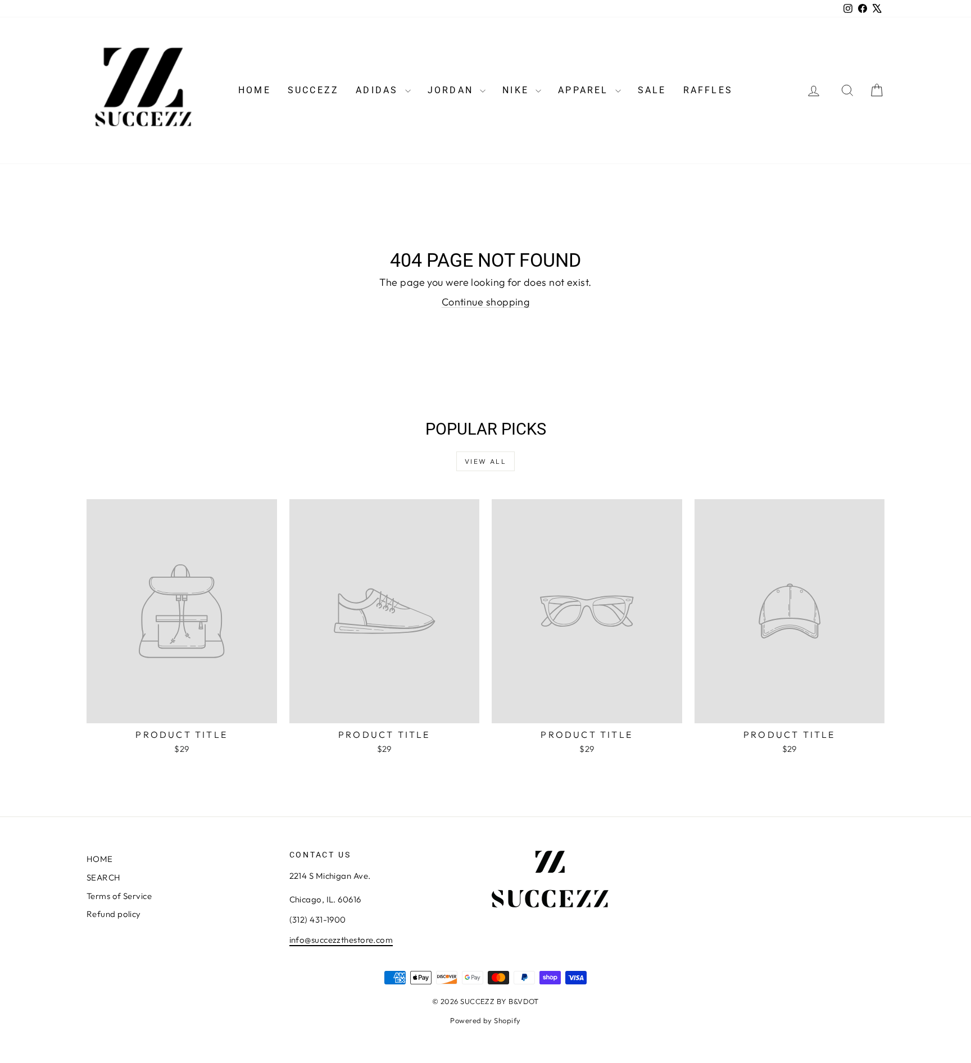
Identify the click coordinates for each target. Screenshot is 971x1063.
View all (485, 461)
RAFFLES (708, 90)
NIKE (517, 90)
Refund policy (114, 914)
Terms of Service (119, 896)
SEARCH (104, 877)
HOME (254, 90)
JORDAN (452, 90)
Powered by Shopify (485, 1020)
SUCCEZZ (313, 90)
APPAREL (585, 90)
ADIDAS (379, 90)
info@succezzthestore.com (341, 939)
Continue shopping (486, 301)
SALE (652, 90)
